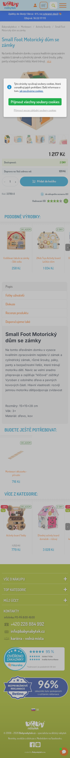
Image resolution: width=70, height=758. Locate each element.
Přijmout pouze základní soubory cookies (35, 110)
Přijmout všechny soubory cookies (35, 101)
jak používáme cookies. (31, 91)
